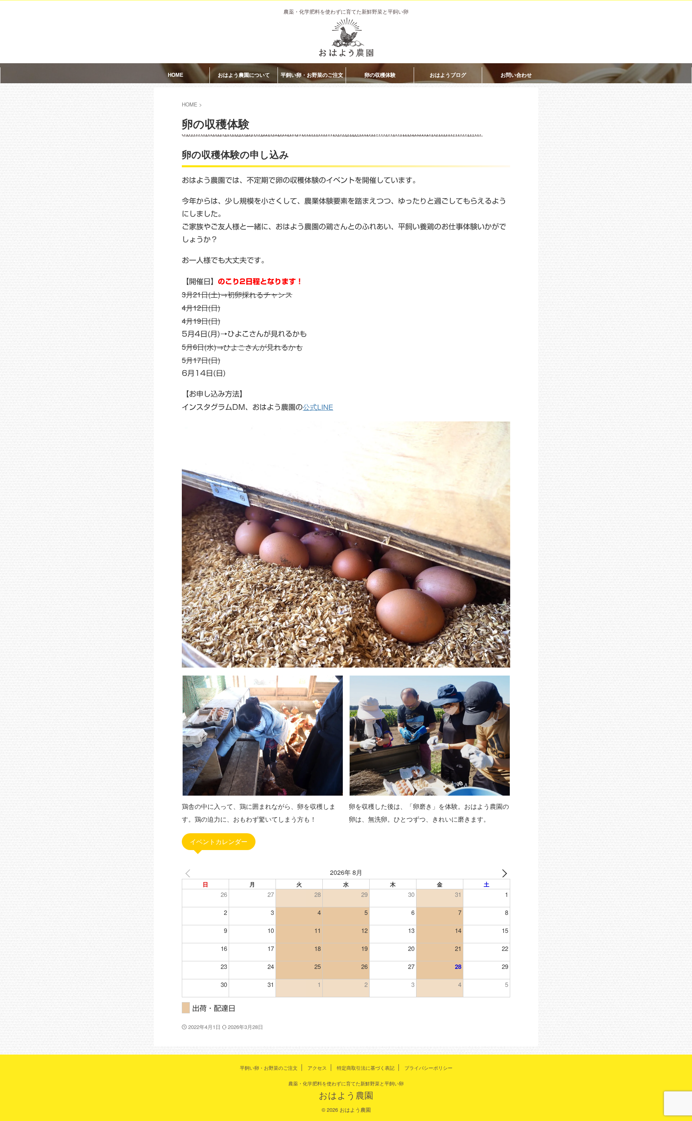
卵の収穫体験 (380, 75)
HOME (175, 75)
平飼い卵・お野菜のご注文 (312, 75)
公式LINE (318, 406)
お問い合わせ (516, 75)
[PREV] (189, 872)
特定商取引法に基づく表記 (365, 1067)
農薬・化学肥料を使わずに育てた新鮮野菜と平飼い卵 (346, 1083)
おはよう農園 (346, 1095)
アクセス (317, 1067)
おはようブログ (448, 75)
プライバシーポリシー (428, 1067)
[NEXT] (502, 872)
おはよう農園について (244, 75)
